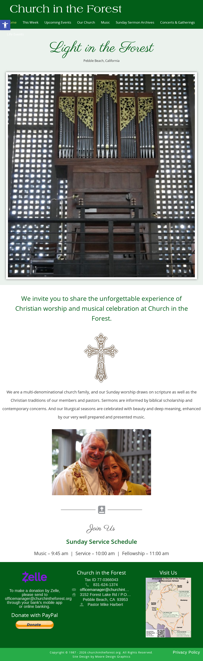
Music (105, 22)
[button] (5, 25)
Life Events (15, 34)
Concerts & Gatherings (177, 22)
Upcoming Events (57, 22)
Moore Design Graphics (112, 656)
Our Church (86, 22)
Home (12, 22)
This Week (30, 22)
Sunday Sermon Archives (135, 22)
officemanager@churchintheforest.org (113, 589)
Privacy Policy (186, 652)
